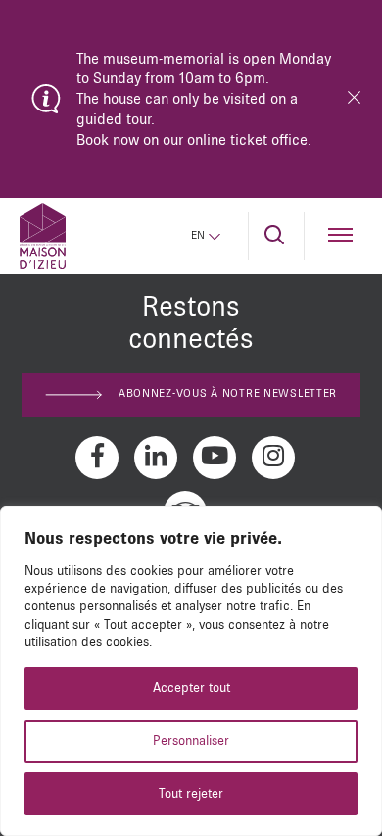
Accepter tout (191, 688)
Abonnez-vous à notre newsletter (228, 394)
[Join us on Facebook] (97, 457)
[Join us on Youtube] (214, 457)
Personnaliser (191, 741)
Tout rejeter (191, 794)
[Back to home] (43, 236)
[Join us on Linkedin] (155, 457)
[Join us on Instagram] (273, 457)
